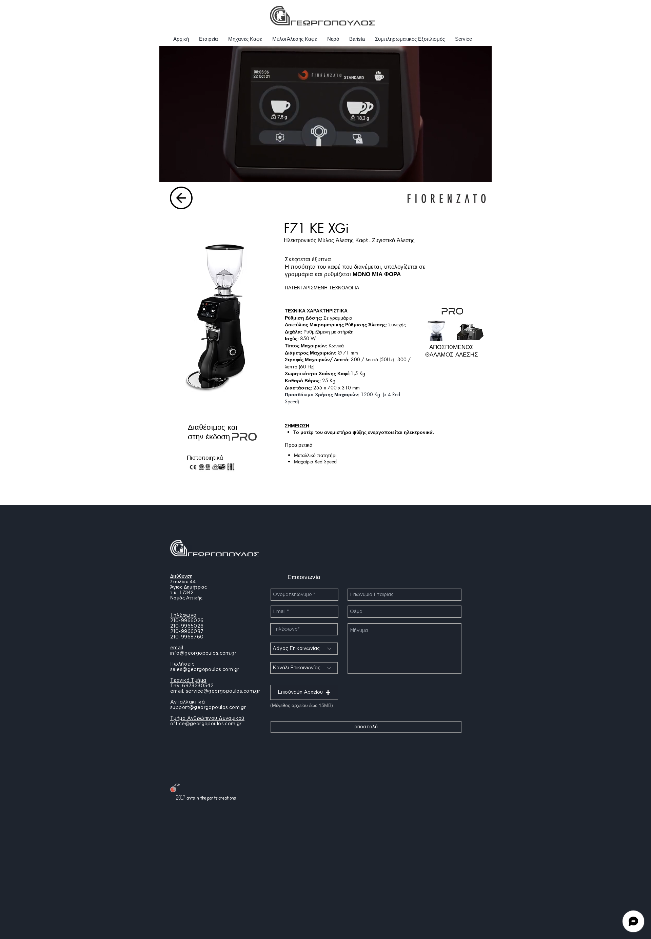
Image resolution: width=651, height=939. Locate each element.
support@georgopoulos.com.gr (208, 708)
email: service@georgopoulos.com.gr (215, 691)
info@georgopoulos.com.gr (203, 653)
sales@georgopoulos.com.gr (204, 670)
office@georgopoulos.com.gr (206, 724)
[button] (304, 692)
